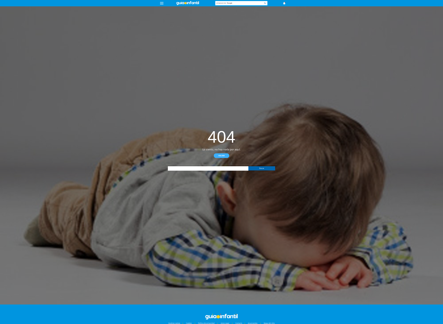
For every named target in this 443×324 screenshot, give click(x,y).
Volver (221, 156)
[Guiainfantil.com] (188, 4)
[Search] (264, 3)
